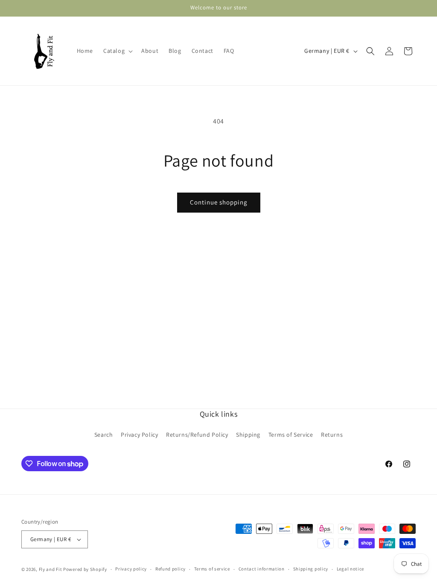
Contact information (262, 569)
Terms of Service (290, 434)
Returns (332, 434)
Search (103, 434)
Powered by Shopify (85, 569)
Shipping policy (311, 569)
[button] (117, 51)
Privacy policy (131, 569)
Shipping (248, 434)
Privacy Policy (139, 434)
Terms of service (212, 569)
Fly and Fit (50, 569)
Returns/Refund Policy (197, 434)
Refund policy (170, 569)
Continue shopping (219, 202)
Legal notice (350, 569)
